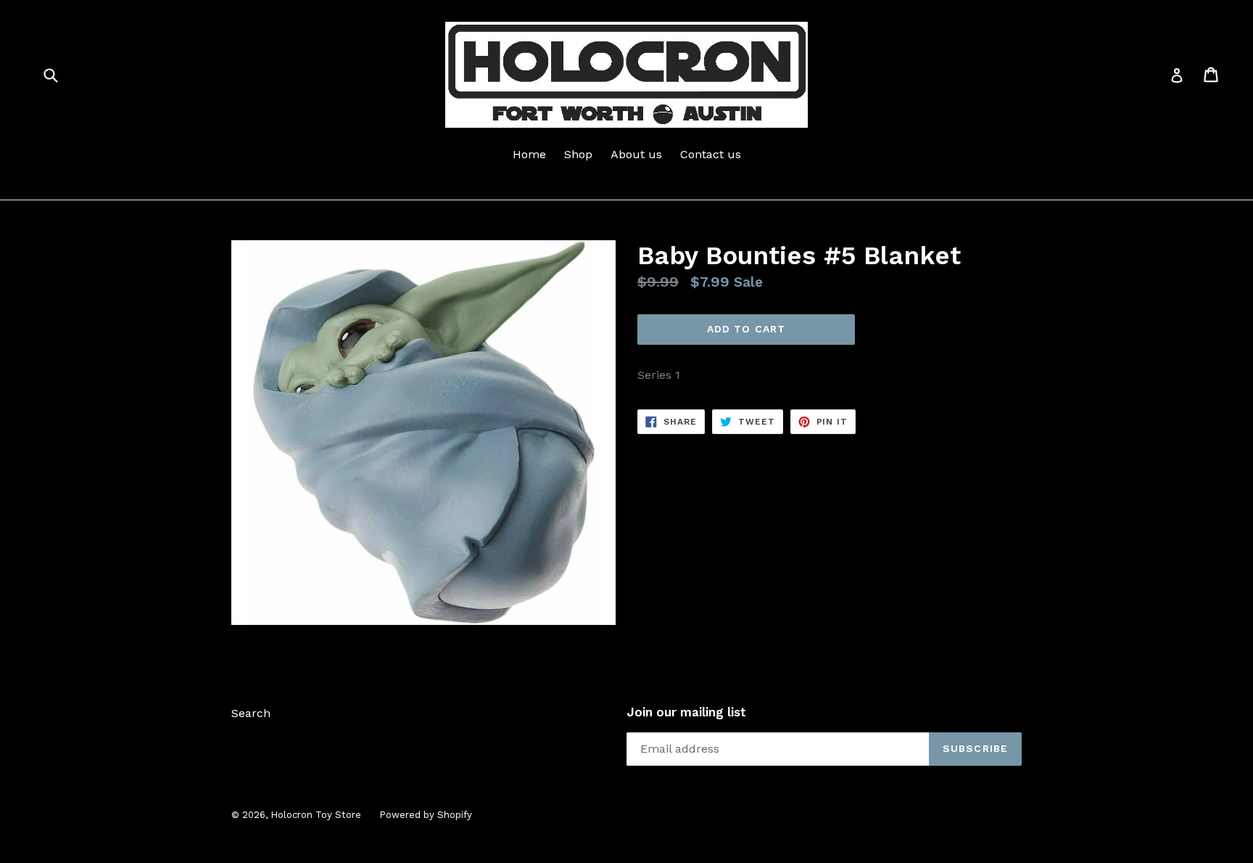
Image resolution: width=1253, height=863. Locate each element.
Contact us (710, 154)
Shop (578, 154)
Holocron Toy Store (315, 814)
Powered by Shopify (425, 814)
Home (529, 154)
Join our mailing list (686, 712)
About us (636, 154)
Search (250, 713)
